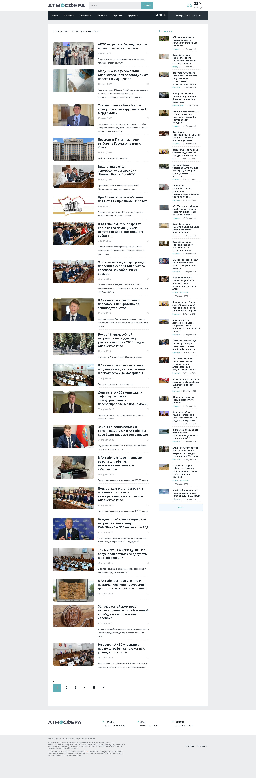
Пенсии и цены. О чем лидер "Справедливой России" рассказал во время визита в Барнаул (184, 306)
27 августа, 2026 (189, 49)
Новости (165, 31)
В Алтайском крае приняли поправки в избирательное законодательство (119, 304)
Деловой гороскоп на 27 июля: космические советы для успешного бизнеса (185, 264)
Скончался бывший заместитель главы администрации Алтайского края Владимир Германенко (184, 364)
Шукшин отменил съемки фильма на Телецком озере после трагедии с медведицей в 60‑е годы (185, 452)
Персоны (117, 15)
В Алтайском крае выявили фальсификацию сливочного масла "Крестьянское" (185, 228)
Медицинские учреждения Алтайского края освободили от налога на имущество (123, 75)
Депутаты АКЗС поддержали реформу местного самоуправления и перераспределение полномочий (123, 398)
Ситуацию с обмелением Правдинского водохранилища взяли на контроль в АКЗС (185, 434)
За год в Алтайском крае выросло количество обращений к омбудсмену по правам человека (123, 612)
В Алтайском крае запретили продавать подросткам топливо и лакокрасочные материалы (122, 369)
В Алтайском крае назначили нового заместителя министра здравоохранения (184, 59)
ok (165, 15)
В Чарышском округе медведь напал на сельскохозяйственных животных (184, 41)
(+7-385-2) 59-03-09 (115, 726)
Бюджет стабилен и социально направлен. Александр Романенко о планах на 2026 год (123, 523)
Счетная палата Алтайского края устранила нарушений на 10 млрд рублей (123, 109)
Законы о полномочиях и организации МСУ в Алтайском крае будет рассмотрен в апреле (123, 431)
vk (161, 15)
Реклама (189, 746)
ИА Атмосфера (66, 5)
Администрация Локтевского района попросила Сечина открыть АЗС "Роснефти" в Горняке (186, 326)
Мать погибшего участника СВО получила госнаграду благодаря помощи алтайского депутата (185, 170)
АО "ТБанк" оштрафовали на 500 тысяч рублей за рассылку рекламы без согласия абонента (185, 210)
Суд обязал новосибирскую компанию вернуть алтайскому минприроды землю (186, 136)
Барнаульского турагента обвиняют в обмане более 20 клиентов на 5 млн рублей (185, 383)
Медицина (176, 67)
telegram (157, 15)
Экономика (85, 15)
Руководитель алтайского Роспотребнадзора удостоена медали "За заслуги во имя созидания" (185, 117)
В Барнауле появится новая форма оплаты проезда (183, 400)
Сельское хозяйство (180, 292)
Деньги (54, 15)
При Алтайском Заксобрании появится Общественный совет (122, 199)
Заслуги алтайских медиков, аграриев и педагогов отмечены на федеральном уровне (184, 416)
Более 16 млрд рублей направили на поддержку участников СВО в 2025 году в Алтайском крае (121, 340)
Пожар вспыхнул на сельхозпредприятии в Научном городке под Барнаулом (184, 97)
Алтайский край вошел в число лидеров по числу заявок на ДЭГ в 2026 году (186, 493)
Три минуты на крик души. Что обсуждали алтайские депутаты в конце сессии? (123, 554)
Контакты (202, 746)
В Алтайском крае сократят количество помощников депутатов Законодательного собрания (121, 230)
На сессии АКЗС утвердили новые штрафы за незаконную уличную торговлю (121, 648)
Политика (69, 15)
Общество (102, 15)
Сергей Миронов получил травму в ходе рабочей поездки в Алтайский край (186, 153)
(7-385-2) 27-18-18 (184, 726)
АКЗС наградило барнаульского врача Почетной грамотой (122, 46)
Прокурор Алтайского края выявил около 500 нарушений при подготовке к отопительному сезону (184, 78)
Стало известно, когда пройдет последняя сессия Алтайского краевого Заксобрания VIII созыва (122, 268)
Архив (181, 507)
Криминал (176, 200)
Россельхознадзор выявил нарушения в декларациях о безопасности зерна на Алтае (184, 283)
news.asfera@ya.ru (149, 726)
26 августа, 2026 (181, 296)
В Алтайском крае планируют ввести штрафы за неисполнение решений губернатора (121, 463)
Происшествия (178, 105)
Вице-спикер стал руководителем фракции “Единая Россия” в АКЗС (117, 170)
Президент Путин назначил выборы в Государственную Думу (119, 143)
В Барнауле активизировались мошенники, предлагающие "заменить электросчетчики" (185, 191)
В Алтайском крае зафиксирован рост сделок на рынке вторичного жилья (182, 246)
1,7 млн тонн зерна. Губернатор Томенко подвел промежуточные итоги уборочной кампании (184, 471)
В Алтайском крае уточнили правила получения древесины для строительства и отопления (122, 584)
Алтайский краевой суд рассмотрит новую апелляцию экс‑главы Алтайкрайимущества (184, 344)
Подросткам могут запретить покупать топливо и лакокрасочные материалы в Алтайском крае (121, 494)
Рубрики (132, 15)
